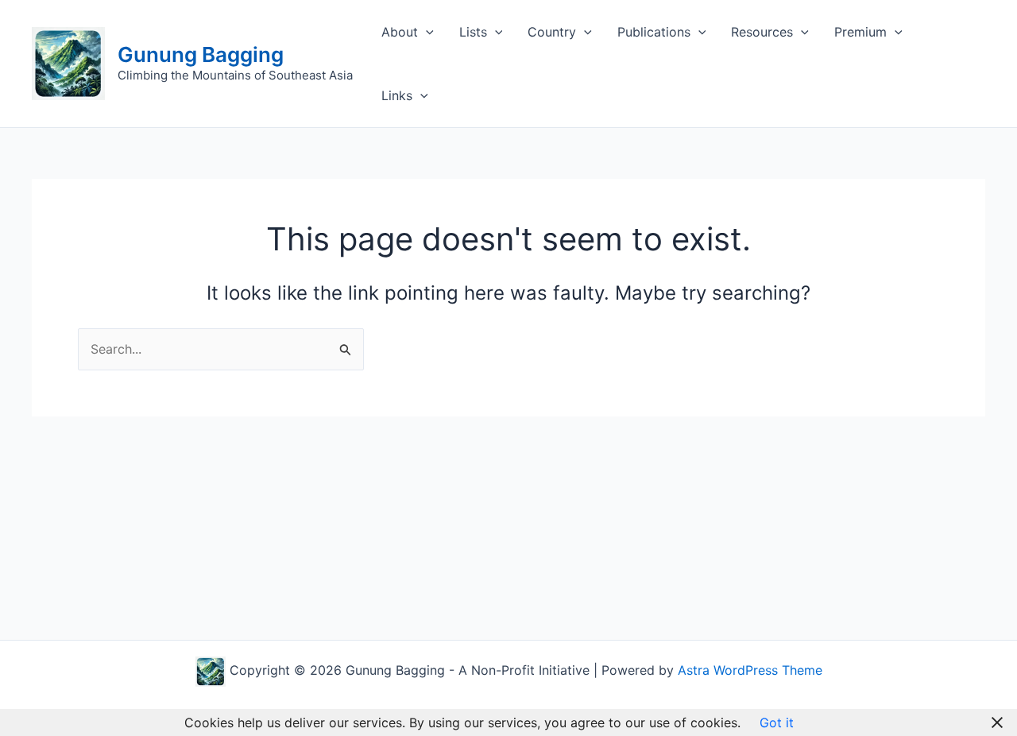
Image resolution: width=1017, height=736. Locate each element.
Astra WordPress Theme (750, 670)
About (399, 32)
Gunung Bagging (201, 54)
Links (396, 95)
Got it (777, 722)
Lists (473, 32)
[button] (426, 32)
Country (552, 32)
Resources (762, 32)
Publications (653, 32)
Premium (860, 32)
